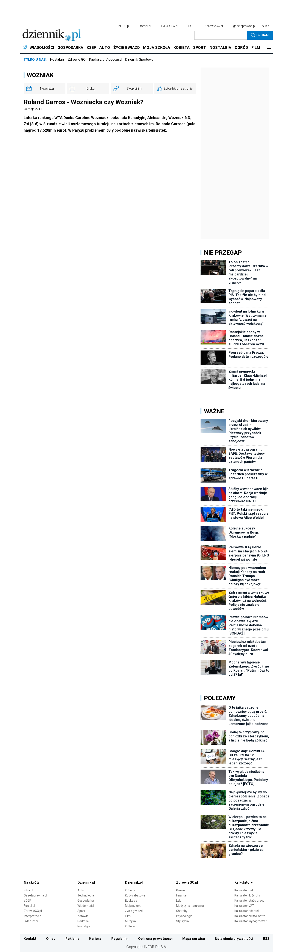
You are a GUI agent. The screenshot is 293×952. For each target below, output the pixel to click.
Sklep (265, 26)
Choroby (181, 911)
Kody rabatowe (135, 895)
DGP (191, 26)
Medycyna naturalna (190, 905)
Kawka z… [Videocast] (105, 59)
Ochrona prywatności (155, 939)
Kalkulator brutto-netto (249, 916)
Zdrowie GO (77, 59)
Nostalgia (57, 59)
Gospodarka (85, 900)
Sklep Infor (31, 921)
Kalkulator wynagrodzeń (250, 921)
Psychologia (184, 916)
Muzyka (130, 921)
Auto (80, 890)
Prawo (180, 890)
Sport (81, 911)
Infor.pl (28, 890)
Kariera (95, 939)
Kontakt (30, 939)
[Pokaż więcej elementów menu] (269, 47)
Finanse (181, 895)
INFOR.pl (124, 26)
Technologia (85, 895)
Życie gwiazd (134, 911)
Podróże (83, 921)
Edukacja (131, 900)
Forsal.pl (29, 905)
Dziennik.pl (86, 882)
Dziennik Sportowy (139, 59)
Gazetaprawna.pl (35, 895)
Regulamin (119, 939)
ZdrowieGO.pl (214, 26)
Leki (178, 900)
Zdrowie (83, 916)
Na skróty (31, 882)
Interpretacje (32, 916)
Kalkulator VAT (244, 905)
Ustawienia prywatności (234, 939)
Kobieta (130, 890)
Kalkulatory (243, 882)
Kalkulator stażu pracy (249, 900)
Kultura (130, 926)
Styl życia (182, 921)
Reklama (72, 939)
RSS (266, 939)
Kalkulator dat (243, 890)
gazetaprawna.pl (244, 26)
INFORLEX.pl (169, 26)
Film (128, 916)
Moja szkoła (133, 905)
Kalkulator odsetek (247, 911)
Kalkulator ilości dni (247, 895)
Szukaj (263, 35)
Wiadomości (85, 905)
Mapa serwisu (193, 939)
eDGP (27, 900)
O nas (50, 939)
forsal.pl (145, 26)
